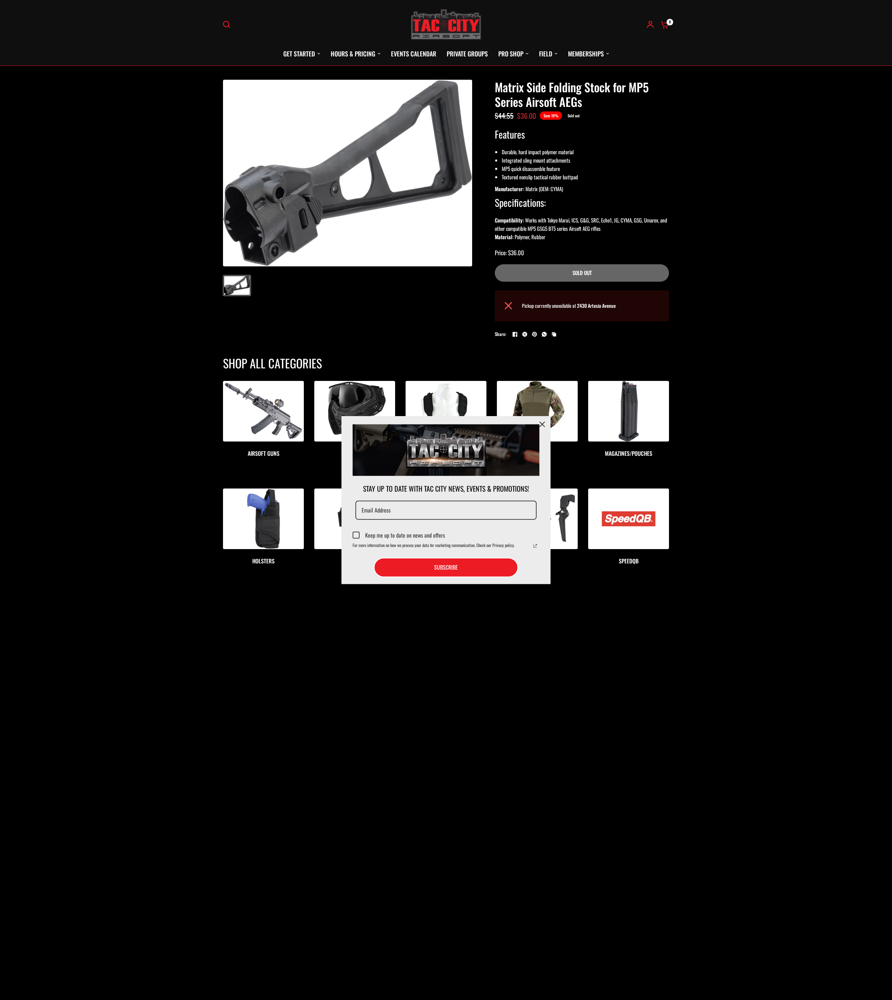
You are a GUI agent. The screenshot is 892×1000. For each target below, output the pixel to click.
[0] (663, 24)
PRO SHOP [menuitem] (510, 53)
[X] (525, 334)
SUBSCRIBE (446, 567)
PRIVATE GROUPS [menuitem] (467, 53)
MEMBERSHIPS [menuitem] (586, 53)
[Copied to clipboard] (554, 334)
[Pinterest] (534, 334)
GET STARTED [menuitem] (299, 53)
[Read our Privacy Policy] (535, 546)
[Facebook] (515, 334)
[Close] (542, 424)
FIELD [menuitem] (545, 53)
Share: (501, 334)
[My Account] (650, 24)
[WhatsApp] (544, 334)
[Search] (228, 24)
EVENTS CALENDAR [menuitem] (413, 53)
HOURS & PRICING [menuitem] (353, 53)
